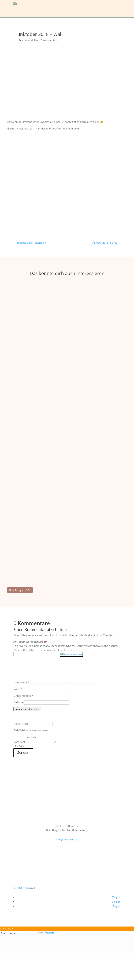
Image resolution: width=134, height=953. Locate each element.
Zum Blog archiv (20, 590)
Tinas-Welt (22, 887)
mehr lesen (67, 370)
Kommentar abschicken (27, 709)
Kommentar (21, 682)
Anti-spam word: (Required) (29, 641)
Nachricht (19, 742)
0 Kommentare (49, 40)
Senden (23, 752)
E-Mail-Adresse (23, 695)
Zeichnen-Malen (28, 40)
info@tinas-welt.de (67, 839)
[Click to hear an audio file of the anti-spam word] (71, 654)
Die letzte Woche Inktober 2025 (67, 364)
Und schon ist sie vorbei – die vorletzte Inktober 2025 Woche (67, 466)
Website (18, 702)
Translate (48, 933)
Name (18, 689)
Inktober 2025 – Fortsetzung (67, 568)
